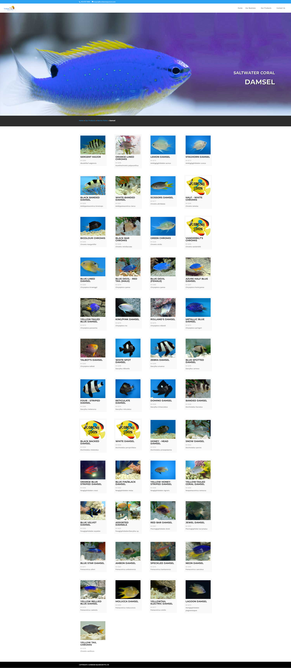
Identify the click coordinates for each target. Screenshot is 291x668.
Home (240, 8)
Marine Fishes (102, 120)
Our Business (250, 8)
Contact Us (281, 8)
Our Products (266, 8)
